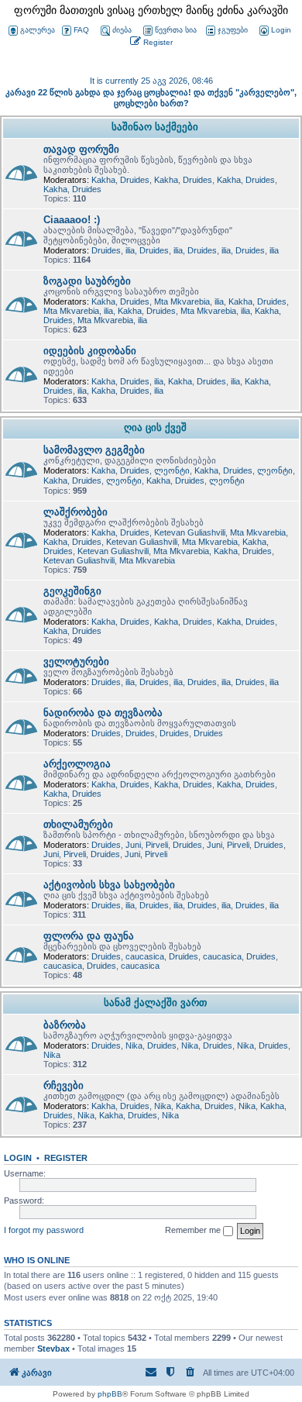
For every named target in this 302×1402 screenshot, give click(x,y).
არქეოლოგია (77, 764)
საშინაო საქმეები (155, 127)
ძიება (122, 30)
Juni (133, 844)
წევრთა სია (176, 30)
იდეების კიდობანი (89, 351)
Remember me (194, 1230)
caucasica (144, 956)
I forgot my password (44, 1230)
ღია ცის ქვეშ (155, 427)
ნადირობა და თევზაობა (103, 712)
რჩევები (63, 1085)
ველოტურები (76, 661)
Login (18, 1158)
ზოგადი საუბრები (87, 281)
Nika (133, 1045)
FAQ (81, 30)
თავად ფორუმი (81, 149)
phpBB (110, 1394)
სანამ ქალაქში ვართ (155, 1002)
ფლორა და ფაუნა (88, 936)
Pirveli (157, 844)
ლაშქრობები (75, 512)
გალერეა (37, 30)
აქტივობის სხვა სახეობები (109, 884)
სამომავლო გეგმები (94, 450)
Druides (134, 179)
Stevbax (53, 1348)
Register (66, 1158)
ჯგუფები (233, 30)
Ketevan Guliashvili (189, 532)
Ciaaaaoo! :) (71, 220)
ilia (130, 250)
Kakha (103, 179)
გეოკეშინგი (72, 591)
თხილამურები (78, 824)
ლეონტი (172, 470)
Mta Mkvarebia (182, 301)
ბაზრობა (64, 1025)
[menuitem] (274, 31)
